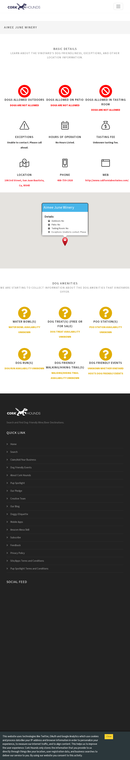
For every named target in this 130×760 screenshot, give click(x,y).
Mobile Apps (16, 522)
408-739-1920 (65, 180)
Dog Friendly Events (21, 467)
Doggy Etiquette (19, 514)
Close (108, 736)
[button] (65, 241)
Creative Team (18, 498)
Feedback (15, 545)
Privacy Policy (17, 553)
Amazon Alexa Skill (19, 530)
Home (13, 444)
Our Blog (15, 506)
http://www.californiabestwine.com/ (107, 180)
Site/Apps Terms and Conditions (27, 561)
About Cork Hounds (20, 475)
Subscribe (15, 537)
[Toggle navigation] (118, 6)
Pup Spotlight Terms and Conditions (29, 568)
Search (14, 452)
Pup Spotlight (17, 483)
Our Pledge (16, 491)
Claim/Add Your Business (23, 460)
